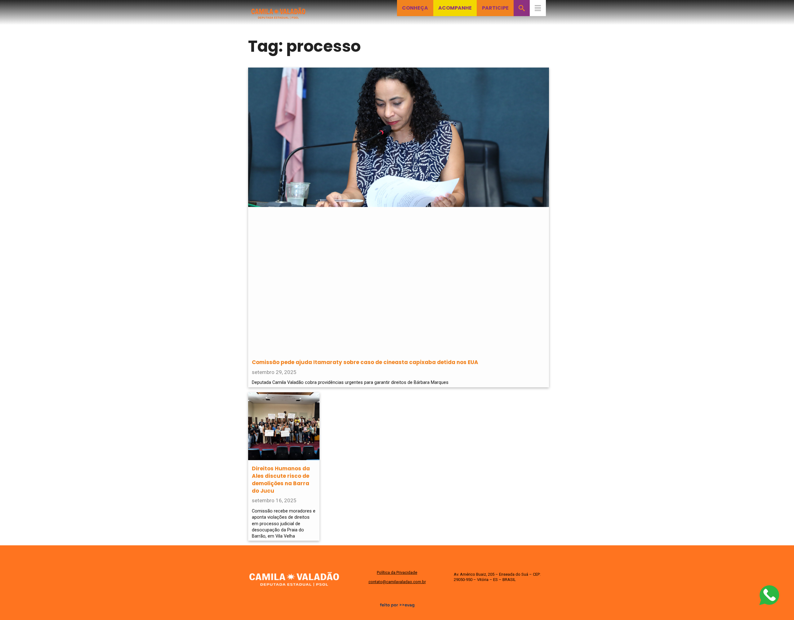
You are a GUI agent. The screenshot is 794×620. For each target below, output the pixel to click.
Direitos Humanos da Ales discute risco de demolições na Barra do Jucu (281, 479)
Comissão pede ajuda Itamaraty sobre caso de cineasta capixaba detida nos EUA (365, 362)
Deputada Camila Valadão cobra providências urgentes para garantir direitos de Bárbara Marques (350, 382)
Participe (495, 7)
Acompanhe (455, 7)
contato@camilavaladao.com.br (397, 581)
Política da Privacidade (397, 572)
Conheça (415, 7)
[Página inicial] (278, 10)
